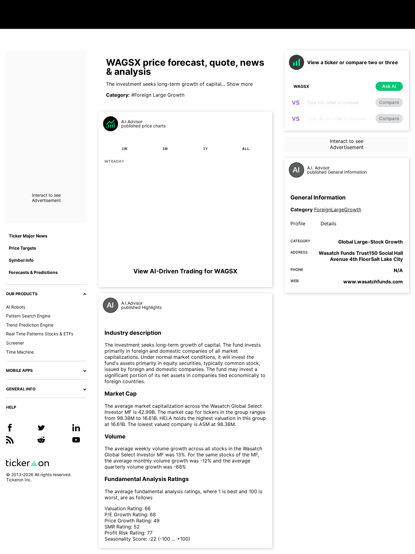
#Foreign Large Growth (157, 95)
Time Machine (20, 352)
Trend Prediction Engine (29, 324)
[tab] (125, 148)
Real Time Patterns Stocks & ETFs (39, 333)
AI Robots (15, 307)
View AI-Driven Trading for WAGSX (185, 271)
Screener (15, 342)
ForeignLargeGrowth (337, 209)
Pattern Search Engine (28, 315)
